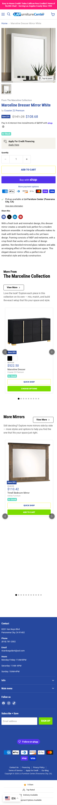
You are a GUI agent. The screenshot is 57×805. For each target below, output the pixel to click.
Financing (26, 767)
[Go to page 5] (28, 398)
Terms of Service (15, 770)
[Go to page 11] (41, 595)
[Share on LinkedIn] (15, 217)
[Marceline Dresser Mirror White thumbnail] (6, 89)
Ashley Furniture (13, 496)
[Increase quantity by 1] (27, 159)
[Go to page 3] (23, 398)
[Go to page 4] (26, 398)
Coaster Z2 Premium (14, 110)
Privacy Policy (38, 767)
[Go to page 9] (38, 398)
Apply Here (13, 145)
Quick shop (29, 382)
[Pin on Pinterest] (20, 217)
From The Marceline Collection (16, 100)
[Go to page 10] (38, 595)
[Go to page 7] (33, 398)
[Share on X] (9, 217)
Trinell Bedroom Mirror (18, 493)
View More (12, 287)
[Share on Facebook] (3, 217)
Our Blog (45, 770)
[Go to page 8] (36, 398)
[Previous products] (5, 352)
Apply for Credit (32, 770)
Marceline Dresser (16, 369)
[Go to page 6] (31, 398)
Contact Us (14, 767)
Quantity (4, 153)
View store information (14, 206)
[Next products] (52, 352)
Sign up (45, 720)
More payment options (28, 186)
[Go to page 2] (21, 398)
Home (4, 23)
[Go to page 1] (18, 399)
